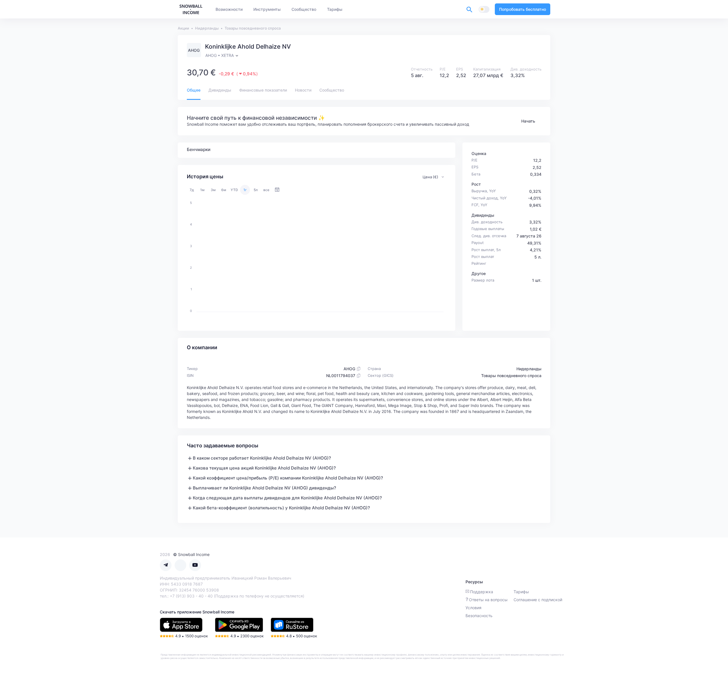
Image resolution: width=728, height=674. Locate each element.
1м (202, 190)
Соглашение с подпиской (538, 599)
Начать (528, 121)
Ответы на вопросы (488, 599)
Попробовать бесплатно (522, 9)
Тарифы (521, 591)
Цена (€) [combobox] (430, 177)
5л (256, 190)
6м (223, 190)
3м (213, 190)
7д (192, 190)
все (266, 190)
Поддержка (481, 591)
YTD (234, 190)
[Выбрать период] (277, 190)
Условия (473, 607)
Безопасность (479, 615)
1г (245, 190)
